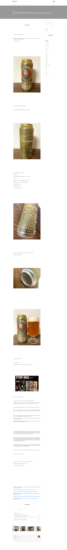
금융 (46, 68)
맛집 (46, 44)
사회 (46, 76)
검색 (52, 1)
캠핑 (16, 4)
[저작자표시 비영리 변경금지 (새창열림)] (22, 509)
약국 (46, 72)
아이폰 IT (47, 74)
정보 (29, 4)
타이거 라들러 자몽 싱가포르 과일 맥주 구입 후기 (20, 518)
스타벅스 (47, 63)
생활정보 (15, 513)
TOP (53, 549)
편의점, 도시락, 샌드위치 (48, 64)
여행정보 (46, 48)
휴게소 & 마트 (47, 52)
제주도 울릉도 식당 (48, 46)
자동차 (46, 69)
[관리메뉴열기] (65, 274)
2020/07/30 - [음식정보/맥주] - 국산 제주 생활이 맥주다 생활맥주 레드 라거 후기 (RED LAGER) (26, 496)
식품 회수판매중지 (47, 65)
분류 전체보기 (47, 40)
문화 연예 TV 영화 (47, 73)
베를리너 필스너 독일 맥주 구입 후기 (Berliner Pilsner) (20, 519)
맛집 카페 (47, 43)
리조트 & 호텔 (47, 51)
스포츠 (46, 70)
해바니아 (15, 1)
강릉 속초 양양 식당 (48, 45)
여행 (26, 4)
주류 (22, 4)
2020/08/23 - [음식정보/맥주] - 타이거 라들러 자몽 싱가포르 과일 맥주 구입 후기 (24, 489)
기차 (46, 50)
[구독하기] (65, 275)
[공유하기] (15, 509)
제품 (46, 67)
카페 (46, 47)
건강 (46, 75)
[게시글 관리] (16, 509)
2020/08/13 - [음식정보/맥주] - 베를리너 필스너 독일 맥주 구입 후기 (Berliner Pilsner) (25, 491)
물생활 (46, 66)
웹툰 (46, 71)
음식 (19, 4)
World (46, 77)
